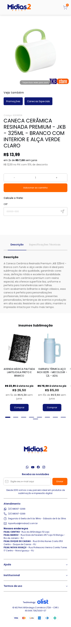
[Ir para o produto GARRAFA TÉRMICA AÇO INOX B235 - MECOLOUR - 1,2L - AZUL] (52, 348)
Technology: (29, 602)
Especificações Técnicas (44, 244)
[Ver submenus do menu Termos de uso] (66, 586)
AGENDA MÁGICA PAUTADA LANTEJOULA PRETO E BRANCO (19, 372)
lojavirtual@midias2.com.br (23, 523)
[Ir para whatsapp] (27, 467)
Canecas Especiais (38, 101)
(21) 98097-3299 (16, 508)
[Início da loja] (19, 7)
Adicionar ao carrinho (35, 187)
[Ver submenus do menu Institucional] (66, 575)
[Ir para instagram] (44, 467)
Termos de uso (13, 586)
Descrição (17, 244)
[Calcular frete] (62, 211)
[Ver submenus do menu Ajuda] (66, 564)
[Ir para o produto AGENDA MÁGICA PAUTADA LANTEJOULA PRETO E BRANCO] (19, 348)
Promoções (13, 101)
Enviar (60, 481)
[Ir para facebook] (38, 467)
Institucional (12, 575)
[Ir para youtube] (33, 467)
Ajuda (7, 564)
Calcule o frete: (13, 198)
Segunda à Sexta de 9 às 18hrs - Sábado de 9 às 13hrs (37, 518)
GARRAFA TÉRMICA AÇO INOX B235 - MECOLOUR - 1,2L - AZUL (52, 372)
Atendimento (12, 503)
